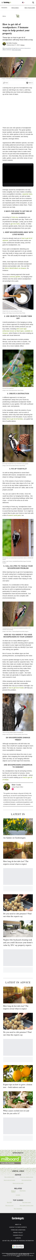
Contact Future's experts (18, 1227)
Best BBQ (9, 1202)
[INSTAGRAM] (13, 789)
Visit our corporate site (23, 1254)
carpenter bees (27, 194)
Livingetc (18, 1195)
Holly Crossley (12, 43)
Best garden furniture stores (26, 1205)
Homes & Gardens (13, 1191)
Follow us (30, 82)
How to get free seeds (18, 1183)
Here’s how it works (16, 49)
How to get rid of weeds (9, 1180)
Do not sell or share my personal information (18, 1240)
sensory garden (15, 276)
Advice (22, 45)
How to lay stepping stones (26, 1177)
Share (6, 82)
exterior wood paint (14, 515)
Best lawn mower (26, 1202)
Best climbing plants (9, 1177)
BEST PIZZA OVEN (30, 7)
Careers (18, 1238)
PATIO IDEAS (15, 7)
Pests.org (14, 217)
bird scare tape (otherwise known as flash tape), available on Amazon (18, 331)
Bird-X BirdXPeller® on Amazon (15, 268)
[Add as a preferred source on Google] (18, 1246)
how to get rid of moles (16, 688)
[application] (18, 174)
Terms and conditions (18, 1230)
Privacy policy (18, 1232)
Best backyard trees (26, 1180)
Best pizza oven (9, 1205)
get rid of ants (15, 224)
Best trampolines (18, 1208)
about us (18, 1224)
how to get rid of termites (14, 419)
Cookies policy (18, 1235)
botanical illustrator (10, 804)
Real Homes (23, 1190)
